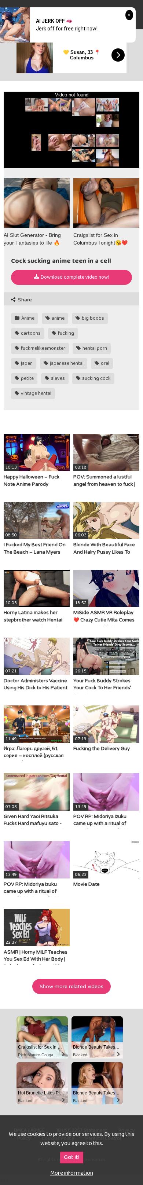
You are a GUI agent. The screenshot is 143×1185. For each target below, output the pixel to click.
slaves (57, 378)
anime (58, 318)
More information (71, 1173)
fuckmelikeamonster (42, 348)
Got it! (72, 1157)
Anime (27, 318)
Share (24, 300)
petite (27, 378)
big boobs (92, 318)
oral (104, 363)
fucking (65, 333)
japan (26, 363)
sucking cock (96, 378)
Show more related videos (71, 986)
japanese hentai (66, 363)
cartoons (30, 333)
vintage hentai (35, 393)
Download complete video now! (74, 277)
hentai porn (94, 348)
